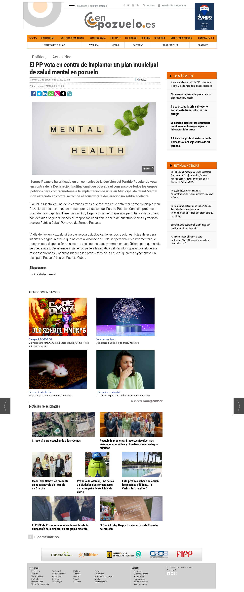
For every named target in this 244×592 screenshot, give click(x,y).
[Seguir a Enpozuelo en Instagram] (133, 6)
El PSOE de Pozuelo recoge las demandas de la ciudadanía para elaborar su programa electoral (60, 527)
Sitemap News (140, 584)
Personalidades (59, 573)
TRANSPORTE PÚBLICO (54, 45)
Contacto (82, 6)
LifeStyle (115, 38)
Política (76, 571)
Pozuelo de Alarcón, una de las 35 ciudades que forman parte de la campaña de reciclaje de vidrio (95, 486)
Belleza (55, 579)
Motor (76, 576)
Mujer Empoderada (181, 38)
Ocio (97, 571)
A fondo (77, 573)
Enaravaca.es (206, 38)
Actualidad (47, 38)
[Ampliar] (94, 173)
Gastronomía (98, 38)
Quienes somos (97, 6)
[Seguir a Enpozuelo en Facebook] (124, 6)
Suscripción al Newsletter (173, 5)
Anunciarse (139, 576)
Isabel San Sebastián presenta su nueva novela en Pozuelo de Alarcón (50, 484)
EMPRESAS (138, 45)
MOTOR (115, 45)
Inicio (33, 38)
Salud (76, 579)
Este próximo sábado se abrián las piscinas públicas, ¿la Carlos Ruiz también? (140, 484)
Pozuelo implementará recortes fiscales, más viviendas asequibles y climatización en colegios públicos (129, 444)
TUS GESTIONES (170, 45)
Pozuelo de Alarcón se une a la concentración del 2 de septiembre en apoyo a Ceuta (192, 194)
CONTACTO (203, 45)
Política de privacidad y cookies (179, 567)
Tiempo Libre (37, 581)
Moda (97, 579)
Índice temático (141, 581)
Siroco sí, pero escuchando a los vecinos (56, 440)
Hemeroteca (139, 579)
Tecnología (57, 581)
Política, (39, 57)
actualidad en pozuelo (44, 274)
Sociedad (56, 571)
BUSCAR (150, 5)
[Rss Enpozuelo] (138, 6)
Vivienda (77, 581)
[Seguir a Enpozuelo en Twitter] (128, 6)
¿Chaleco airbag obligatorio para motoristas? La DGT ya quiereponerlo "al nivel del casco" (190, 240)
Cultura (146, 38)
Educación (131, 38)
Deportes (159, 38)
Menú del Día (37, 576)
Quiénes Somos (141, 573)
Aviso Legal (171, 570)
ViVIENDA (94, 45)
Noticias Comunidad (72, 38)
